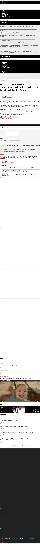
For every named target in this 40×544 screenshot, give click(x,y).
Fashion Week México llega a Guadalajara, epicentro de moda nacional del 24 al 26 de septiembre (19, 372)
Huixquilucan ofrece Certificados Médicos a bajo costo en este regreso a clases (17, 49)
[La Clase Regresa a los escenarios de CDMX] (1, 418)
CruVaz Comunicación (30, 538)
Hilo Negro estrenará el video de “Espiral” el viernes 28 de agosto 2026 (16, 42)
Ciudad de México (6, 16)
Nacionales (4, 11)
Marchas (12, 117)
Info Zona (16, 538)
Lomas (3, 13)
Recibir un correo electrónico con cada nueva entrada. (13, 151)
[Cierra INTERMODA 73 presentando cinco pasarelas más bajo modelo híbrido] (1, 375)
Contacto (3, 1)
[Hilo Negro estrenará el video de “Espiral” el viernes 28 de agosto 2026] (1, 424)
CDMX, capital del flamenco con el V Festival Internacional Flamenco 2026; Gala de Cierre (21, 169)
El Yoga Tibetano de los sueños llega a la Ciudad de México (11, 365)
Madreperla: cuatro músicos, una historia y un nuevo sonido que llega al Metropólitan (16, 445)
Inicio (3, 10)
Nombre (2, 138)
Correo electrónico (4, 140)
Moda (1, 363)
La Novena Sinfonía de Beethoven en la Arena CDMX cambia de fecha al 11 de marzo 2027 (17, 432)
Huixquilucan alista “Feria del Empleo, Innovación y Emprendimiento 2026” (16, 26)
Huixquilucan (5, 14)
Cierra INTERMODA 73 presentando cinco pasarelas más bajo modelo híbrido (15, 378)
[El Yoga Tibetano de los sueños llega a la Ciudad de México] (1, 362)
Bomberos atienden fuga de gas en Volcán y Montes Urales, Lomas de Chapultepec (18, 156)
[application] (20, 391)
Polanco (16, 117)
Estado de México (6, 18)
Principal (6, 370)
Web (1, 143)
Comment (2, 136)
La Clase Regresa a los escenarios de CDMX (9, 32)
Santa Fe (4, 15)
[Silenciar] (37, 401)
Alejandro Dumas (6, 117)
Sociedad (2, 80)
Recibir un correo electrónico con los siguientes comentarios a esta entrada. (18, 149)
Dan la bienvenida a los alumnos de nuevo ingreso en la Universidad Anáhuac (17, 157)
